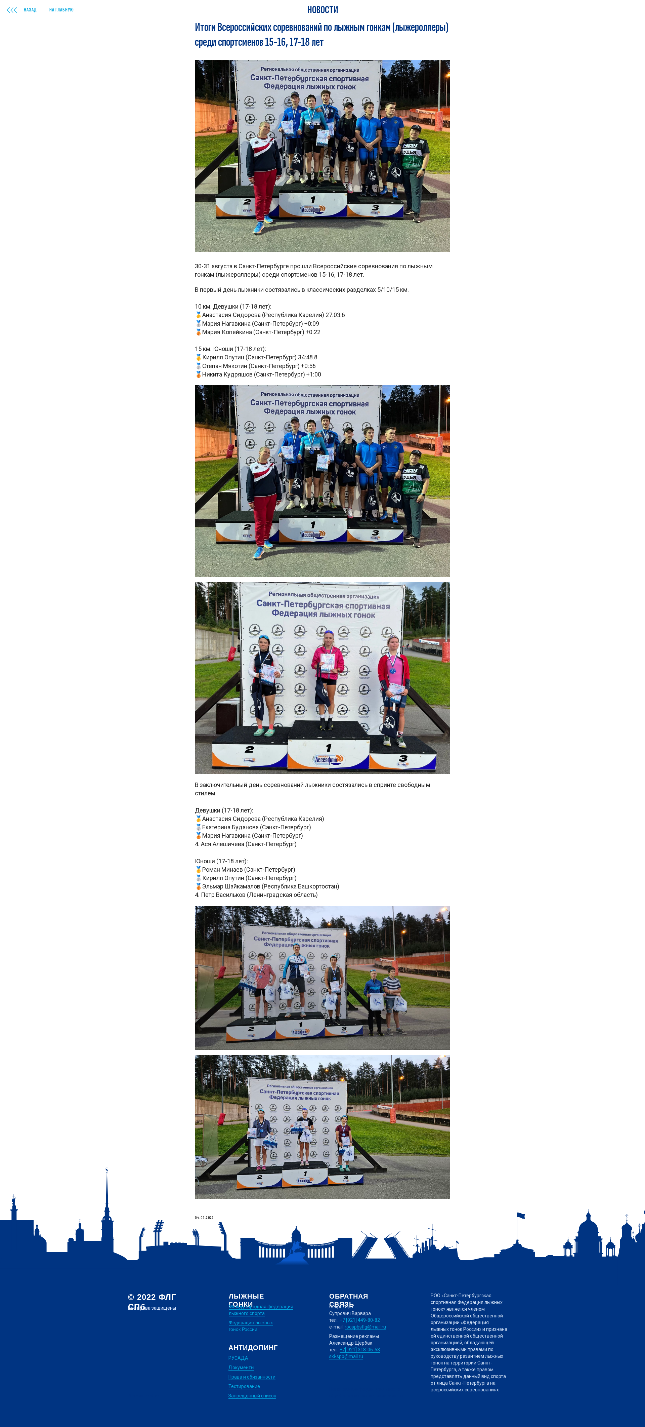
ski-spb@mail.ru (346, 1356)
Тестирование (244, 1386)
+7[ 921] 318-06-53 (360, 1349)
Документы (241, 1367)
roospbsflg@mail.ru (365, 1327)
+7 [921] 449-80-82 (360, 1320)
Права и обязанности (251, 1377)
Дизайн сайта (143, 1395)
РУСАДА (238, 1358)
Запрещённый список (252, 1395)
